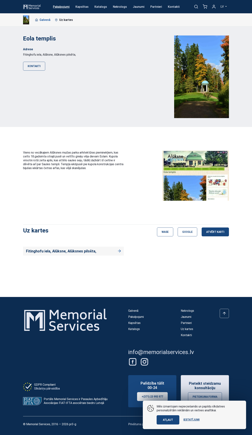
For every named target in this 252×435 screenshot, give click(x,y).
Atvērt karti (215, 231)
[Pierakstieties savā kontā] (213, 6)
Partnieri (156, 7)
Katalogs (100, 7)
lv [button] (222, 6)
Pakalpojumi (61, 7)
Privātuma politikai (140, 424)
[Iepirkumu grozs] (205, 6)
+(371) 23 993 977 (152, 396)
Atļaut (168, 419)
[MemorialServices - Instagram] (144, 361)
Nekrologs (120, 7)
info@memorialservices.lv (161, 352)
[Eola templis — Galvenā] (26, 20)
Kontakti (174, 7)
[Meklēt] (196, 6)
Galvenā (44, 20)
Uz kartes (66, 20)
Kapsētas (82, 7)
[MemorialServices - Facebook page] (133, 361)
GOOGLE (187, 231)
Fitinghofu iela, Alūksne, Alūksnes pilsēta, (61, 251)
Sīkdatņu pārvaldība (47, 388)
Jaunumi (138, 7)
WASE (165, 231)
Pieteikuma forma (205, 396)
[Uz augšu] (224, 313)
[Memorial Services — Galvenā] (32, 6)
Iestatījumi (191, 419)
